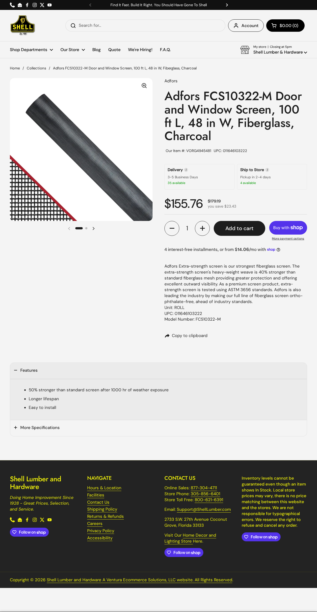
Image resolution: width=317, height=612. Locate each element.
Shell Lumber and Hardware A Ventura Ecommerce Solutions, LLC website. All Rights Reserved (139, 579)
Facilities (95, 495)
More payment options (288, 239)
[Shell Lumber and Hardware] (22, 25)
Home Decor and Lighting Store (190, 538)
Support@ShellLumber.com (204, 509)
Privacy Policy (100, 530)
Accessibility (99, 538)
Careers (95, 523)
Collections (36, 68)
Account (250, 25)
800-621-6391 (209, 499)
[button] (285, 25)
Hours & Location (104, 487)
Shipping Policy (102, 509)
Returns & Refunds (105, 516)
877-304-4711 (204, 487)
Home (15, 68)
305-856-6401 (205, 493)
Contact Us (98, 502)
